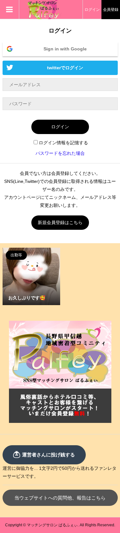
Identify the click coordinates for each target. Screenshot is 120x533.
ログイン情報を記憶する (63, 142)
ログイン (92, 9)
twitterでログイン (65, 67)
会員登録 (110, 9)
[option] (31, 276)
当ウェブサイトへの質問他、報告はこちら (60, 497)
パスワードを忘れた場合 (60, 153)
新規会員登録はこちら (60, 222)
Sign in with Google (65, 48)
